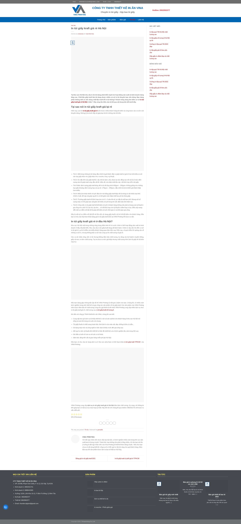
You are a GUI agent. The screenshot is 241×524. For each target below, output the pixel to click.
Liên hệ (141, 20)
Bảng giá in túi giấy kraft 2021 (85, 458)
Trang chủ (101, 20)
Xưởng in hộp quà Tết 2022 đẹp (159, 45)
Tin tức (132, 20)
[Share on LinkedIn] (114, 423)
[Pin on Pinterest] (110, 423)
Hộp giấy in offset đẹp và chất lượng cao (159, 57)
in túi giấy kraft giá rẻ (90, 111)
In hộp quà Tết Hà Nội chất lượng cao (158, 33)
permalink (100, 429)
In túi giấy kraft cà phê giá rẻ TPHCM (127, 458)
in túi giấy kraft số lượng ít (105, 310)
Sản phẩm (112, 20)
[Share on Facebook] (100, 423)
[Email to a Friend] (107, 423)
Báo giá (123, 20)
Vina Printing (90, 33)
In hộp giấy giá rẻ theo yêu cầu (158, 51)
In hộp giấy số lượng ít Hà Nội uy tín (160, 39)
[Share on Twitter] (104, 423)
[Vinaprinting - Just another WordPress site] (80, 10)
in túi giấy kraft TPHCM (132, 342)
